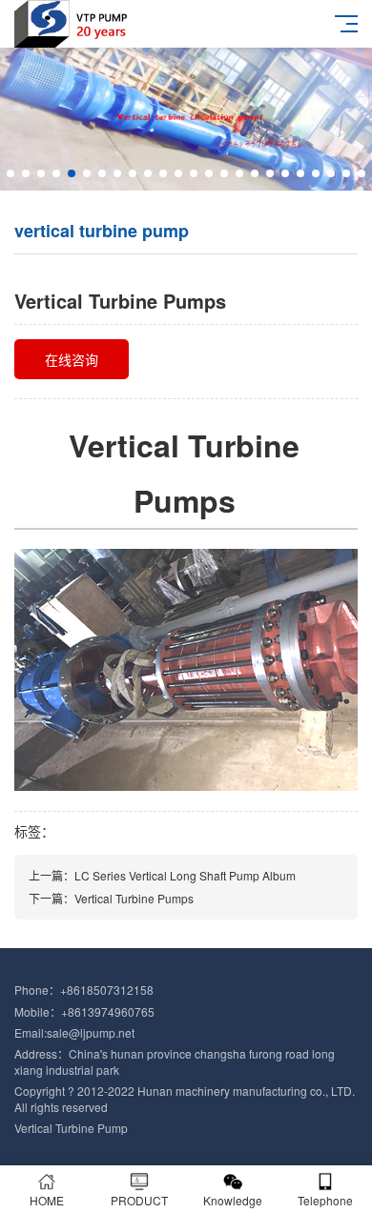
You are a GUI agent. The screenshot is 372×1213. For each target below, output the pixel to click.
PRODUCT (139, 1200)
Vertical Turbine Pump (71, 1128)
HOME (47, 1200)
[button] (10, 173)
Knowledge (232, 1200)
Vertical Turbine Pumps (134, 898)
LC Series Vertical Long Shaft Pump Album (185, 875)
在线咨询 (71, 359)
